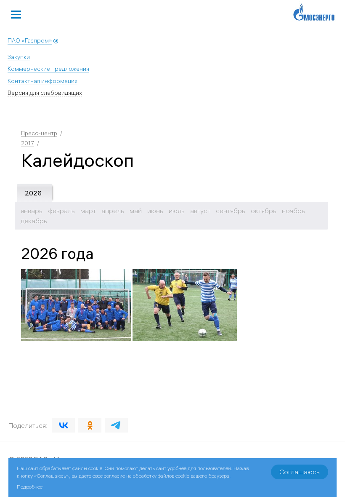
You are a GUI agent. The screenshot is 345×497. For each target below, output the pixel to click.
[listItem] (76, 305)
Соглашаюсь (299, 472)
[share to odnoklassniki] (89, 425)
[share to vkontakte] (63, 425)
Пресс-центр (39, 133)
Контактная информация (42, 81)
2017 (27, 143)
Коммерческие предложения (48, 68)
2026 (33, 193)
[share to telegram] (116, 425)
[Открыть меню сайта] (16, 13)
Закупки (19, 57)
